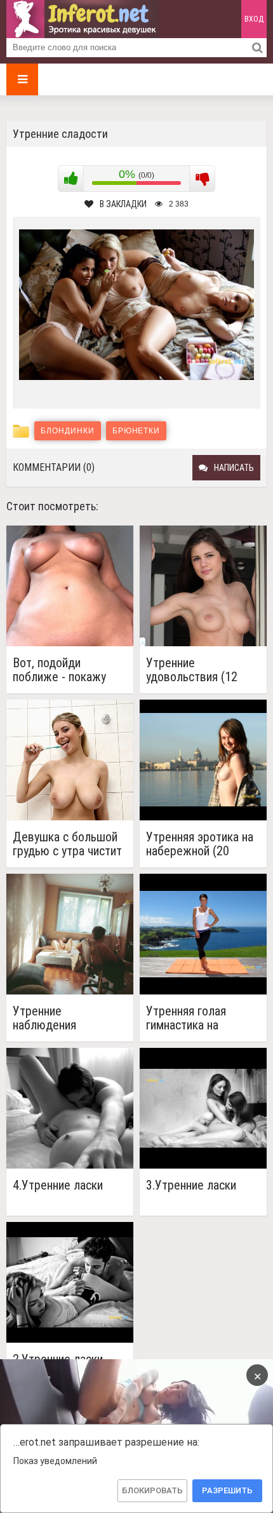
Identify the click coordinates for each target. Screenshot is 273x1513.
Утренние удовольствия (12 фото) (191, 670)
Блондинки (68, 430)
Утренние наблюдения (44, 1018)
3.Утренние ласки (191, 1185)
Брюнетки (136, 430)
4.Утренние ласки (58, 1185)
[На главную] (82, 19)
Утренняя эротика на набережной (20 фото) (199, 844)
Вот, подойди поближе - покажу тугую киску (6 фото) (66, 670)
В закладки (123, 204)
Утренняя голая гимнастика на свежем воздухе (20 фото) (199, 1018)
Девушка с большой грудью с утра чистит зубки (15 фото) (67, 844)
